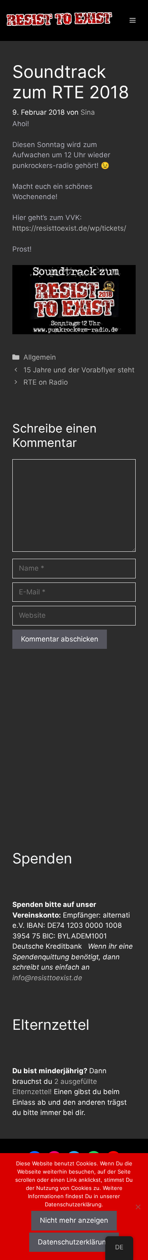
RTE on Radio (45, 382)
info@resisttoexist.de (47, 978)
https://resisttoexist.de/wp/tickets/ (69, 228)
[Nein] (138, 1207)
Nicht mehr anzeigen (74, 1220)
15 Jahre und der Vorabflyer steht (78, 370)
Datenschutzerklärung (74, 1242)
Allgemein (39, 357)
